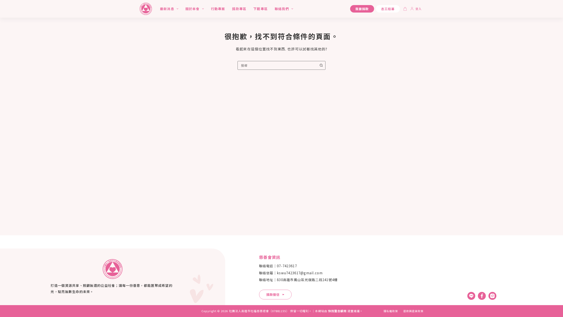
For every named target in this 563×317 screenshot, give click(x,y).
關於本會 (192, 8)
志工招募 (388, 9)
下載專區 (260, 8)
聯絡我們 (282, 8)
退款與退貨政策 (413, 311)
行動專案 (218, 8)
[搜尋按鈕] (321, 65)
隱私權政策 (391, 311)
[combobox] (277, 65)
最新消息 (167, 8)
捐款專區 (239, 8)
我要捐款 (362, 9)
